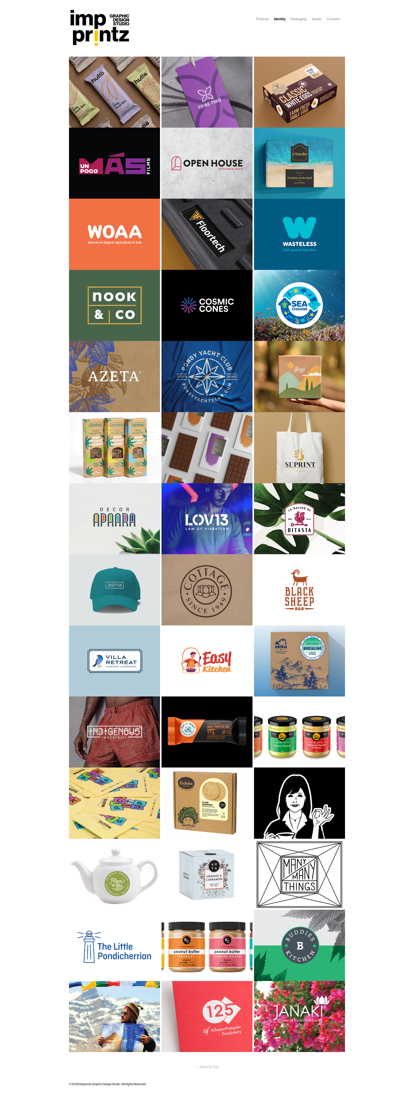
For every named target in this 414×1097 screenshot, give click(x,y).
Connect (333, 19)
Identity (279, 19)
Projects (262, 19)
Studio (317, 19)
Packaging (299, 19)
